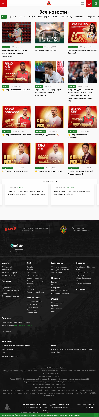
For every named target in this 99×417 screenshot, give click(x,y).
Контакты (30, 289)
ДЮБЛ (4, 293)
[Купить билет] (95, 3)
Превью (12, 17)
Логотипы (30, 284)
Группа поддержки (34, 275)
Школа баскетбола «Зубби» (83, 279)
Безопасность (32, 313)
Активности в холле (34, 302)
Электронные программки (56, 304)
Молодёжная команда (10, 290)
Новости (55, 278)
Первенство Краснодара (86, 273)
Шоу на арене (32, 307)
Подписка (7, 318)
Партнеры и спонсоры (35, 281)
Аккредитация (56, 273)
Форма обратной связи (36, 292)
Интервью (79, 17)
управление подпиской (23, 325)
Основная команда (9, 285)
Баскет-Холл (33, 298)
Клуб (29, 263)
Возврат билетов (8, 275)
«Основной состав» (84, 284)
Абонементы (7, 270)
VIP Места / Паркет (9, 273)
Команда (6, 281)
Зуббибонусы (32, 304)
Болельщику (66, 17)
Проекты (80, 263)
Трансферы (43, 17)
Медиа (32, 17)
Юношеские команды (10, 296)
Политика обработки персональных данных (39, 405)
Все (4, 17)
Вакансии (30, 286)
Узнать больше (74, 415)
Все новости (56, 282)
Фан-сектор (31, 310)
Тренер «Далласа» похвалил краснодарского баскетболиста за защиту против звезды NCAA (26, 193)
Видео (53, 311)
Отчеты (55, 17)
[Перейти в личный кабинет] (89, 3)
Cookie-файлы (54, 407)
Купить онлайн (7, 267)
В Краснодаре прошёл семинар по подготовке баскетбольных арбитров (72, 193)
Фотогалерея (56, 309)
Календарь (57, 263)
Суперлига (6, 288)
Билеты (5, 263)
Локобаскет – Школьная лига (85, 268)
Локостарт (80, 275)
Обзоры (22, 17)
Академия (81, 289)
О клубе (30, 267)
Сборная (91, 17)
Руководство (31, 273)
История (30, 270)
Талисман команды (34, 278)
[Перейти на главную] (49, 3)
